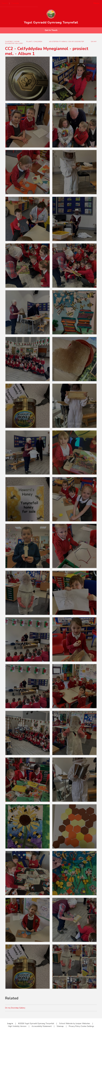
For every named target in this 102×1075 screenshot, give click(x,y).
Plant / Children (34, 41)
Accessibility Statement (42, 1026)
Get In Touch (51, 30)
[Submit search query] (33, 2)
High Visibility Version (17, 1026)
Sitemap (60, 1026)
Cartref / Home (12, 41)
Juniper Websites (83, 1023)
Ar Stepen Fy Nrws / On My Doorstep (66, 41)
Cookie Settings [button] (87, 1026)
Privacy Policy (74, 1026)
